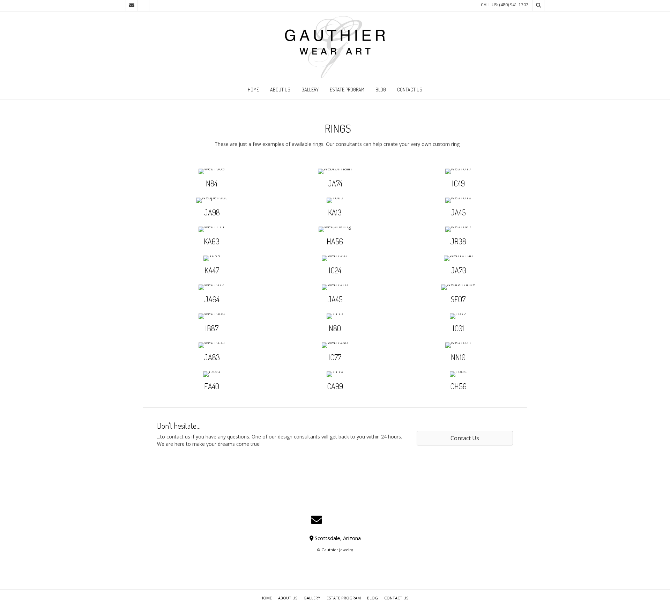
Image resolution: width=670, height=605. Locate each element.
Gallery (310, 90)
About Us (280, 90)
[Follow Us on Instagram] (155, 5)
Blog (380, 90)
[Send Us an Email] (131, 5)
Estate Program (347, 90)
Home (253, 90)
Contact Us (409, 90)
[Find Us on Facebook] (143, 5)
